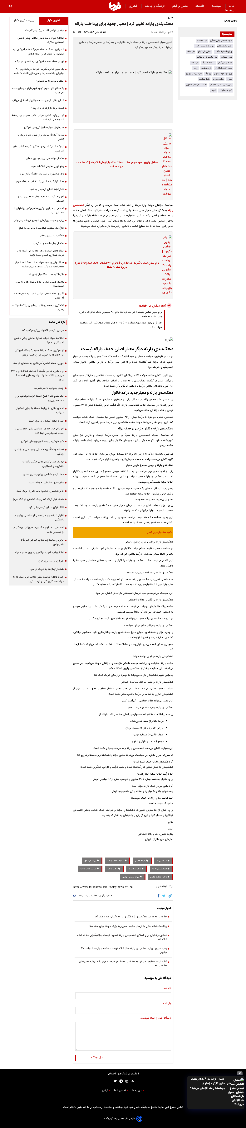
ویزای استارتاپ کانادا (223, 51)
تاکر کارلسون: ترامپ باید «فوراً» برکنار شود (42, 174)
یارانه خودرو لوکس (159, 877)
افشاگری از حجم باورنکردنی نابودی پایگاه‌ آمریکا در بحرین (38, 307)
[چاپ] (75, 32)
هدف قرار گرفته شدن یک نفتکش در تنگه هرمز (40, 181)
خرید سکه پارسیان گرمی (159, 532)
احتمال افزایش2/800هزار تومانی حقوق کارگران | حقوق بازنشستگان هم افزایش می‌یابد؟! (207, 1084)
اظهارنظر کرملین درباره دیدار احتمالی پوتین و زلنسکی (41, 199)
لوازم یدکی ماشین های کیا (221, 85)
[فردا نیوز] (115, 6)
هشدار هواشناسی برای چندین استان (45, 158)
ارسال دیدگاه (98, 1057)
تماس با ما (120, 1090)
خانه (231, 6)
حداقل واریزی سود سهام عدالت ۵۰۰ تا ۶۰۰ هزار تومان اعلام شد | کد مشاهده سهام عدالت (117, 165)
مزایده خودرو (218, 79)
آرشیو (105, 1090)
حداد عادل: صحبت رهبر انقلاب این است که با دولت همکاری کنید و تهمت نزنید (40, 253)
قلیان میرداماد (226, 57)
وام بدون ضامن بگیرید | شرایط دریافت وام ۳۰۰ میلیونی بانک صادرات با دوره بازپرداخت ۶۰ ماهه (117, 265)
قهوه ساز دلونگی (225, 90)
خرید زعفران (206, 68)
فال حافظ (190, 51)
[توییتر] (164, 896)
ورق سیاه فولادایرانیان (223, 73)
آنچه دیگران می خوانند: (152, 306)
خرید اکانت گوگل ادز (223, 68)
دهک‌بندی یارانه (160, 869)
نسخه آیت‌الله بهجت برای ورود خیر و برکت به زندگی (40, 137)
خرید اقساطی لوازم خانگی (221, 40)
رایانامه (167, 1003)
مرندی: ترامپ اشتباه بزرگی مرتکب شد (44, 30)
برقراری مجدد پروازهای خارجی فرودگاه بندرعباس (38, 220)
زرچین (195, 68)
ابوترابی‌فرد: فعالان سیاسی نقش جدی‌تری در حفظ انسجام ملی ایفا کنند (38, 117)
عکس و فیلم (180, 6)
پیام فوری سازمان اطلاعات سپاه (48, 166)
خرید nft (195, 63)
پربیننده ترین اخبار (24, 20)
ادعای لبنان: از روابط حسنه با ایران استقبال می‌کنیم (38, 100)
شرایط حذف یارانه (116, 861)
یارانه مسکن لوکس (131, 877)
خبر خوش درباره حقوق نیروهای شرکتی (44, 127)
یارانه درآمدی (90, 861)
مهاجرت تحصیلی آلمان (204, 46)
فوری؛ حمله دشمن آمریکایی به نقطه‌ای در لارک (39, 62)
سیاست (216, 6)
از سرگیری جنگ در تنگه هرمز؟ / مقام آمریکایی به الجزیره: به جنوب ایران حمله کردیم (38, 52)
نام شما (167, 989)
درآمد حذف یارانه (88, 869)
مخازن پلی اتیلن (204, 51)
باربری (229, 79)
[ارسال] (80, 32)
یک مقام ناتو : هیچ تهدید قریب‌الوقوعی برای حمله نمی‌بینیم (38, 90)
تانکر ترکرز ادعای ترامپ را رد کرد (47, 189)
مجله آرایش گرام (225, 63)
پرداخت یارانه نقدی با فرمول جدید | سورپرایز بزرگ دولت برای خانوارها (128, 926)
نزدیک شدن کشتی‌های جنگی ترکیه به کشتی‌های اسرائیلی (38, 149)
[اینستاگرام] (126, 1081)
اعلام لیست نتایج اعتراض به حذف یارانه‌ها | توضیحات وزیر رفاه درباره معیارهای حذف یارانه (123, 964)
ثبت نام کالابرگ (208, 63)
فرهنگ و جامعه (155, 6)
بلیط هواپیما (204, 79)
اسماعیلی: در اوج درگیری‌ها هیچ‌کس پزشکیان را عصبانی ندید (39, 210)
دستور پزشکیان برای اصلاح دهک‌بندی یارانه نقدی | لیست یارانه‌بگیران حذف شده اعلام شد (122, 937)
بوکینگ (208, 73)
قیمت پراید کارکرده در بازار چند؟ (47, 108)
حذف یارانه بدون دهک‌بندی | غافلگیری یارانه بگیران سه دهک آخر (130, 917)
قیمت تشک (202, 40)
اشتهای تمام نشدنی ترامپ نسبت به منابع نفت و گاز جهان (39, 296)
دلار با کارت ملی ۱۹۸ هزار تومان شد (46, 274)
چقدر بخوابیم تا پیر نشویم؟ (50, 81)
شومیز (213, 90)
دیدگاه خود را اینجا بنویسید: (155, 1018)
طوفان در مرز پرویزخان (52, 236)
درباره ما (137, 1090)
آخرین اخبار (53, 20)
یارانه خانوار (140, 861)
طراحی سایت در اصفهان (196, 85)
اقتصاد (200, 6)
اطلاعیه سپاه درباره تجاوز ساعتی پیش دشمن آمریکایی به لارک (40, 40)
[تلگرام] (170, 896)
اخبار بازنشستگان (224, 46)
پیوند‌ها (229, 10)
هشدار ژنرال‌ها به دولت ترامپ (48, 243)
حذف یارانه (162, 861)
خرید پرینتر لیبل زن (194, 73)
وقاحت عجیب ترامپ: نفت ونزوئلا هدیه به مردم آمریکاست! (39, 284)
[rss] (131, 1081)
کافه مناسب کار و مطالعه (207, 57)
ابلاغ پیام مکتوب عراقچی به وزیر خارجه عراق (41, 228)
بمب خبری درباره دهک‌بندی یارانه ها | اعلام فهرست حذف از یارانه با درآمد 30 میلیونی (124, 951)
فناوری (133, 6)
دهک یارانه (112, 869)
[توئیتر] (114, 1081)
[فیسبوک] (159, 896)
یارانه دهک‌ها (135, 869)
